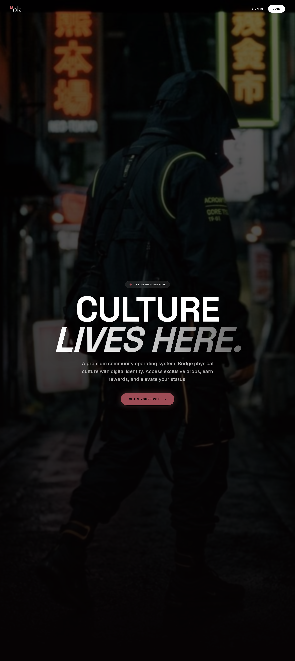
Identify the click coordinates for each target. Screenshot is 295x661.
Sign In (257, 8)
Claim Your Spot (144, 399)
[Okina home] (15, 9)
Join (276, 8)
